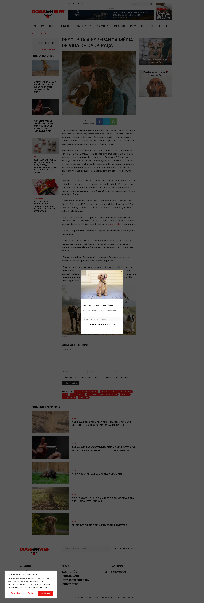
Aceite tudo (45, 593)
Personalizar (15, 593)
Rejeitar (31, 593)
